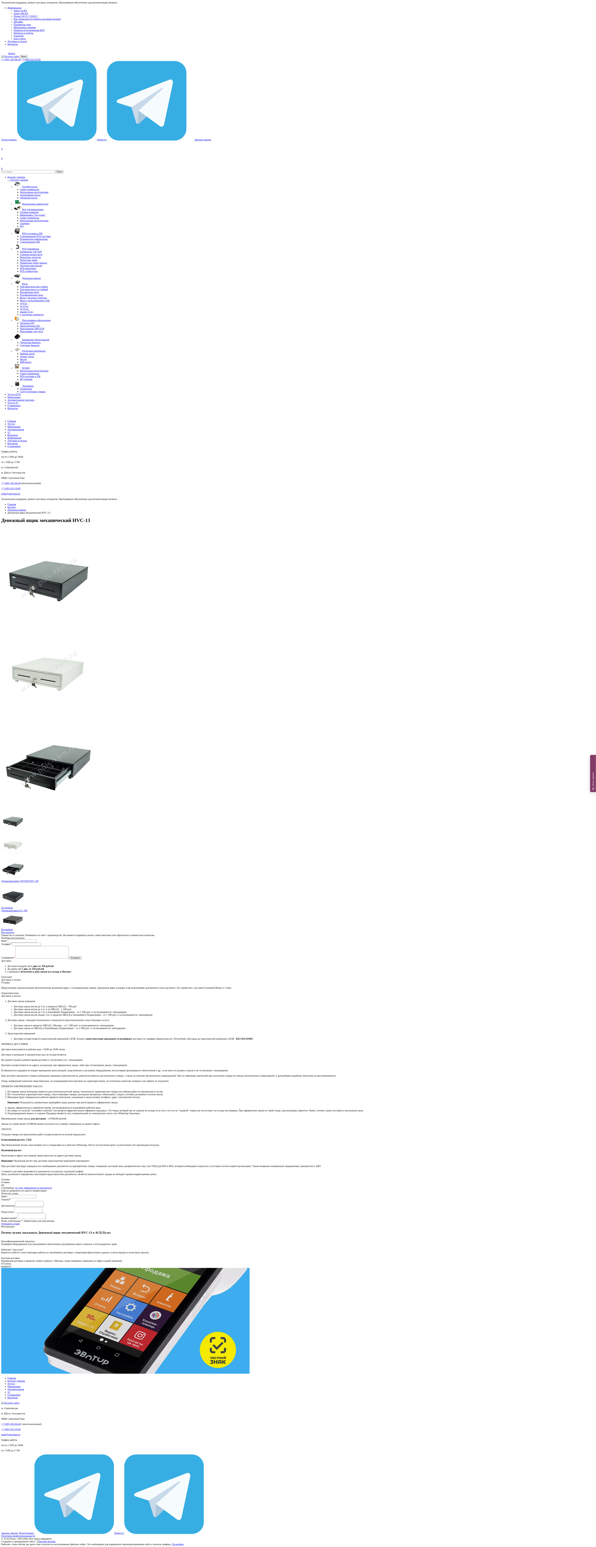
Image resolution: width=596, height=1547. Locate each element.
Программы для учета (31, 331)
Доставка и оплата (17, 41)
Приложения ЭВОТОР (32, 328)
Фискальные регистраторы (34, 192)
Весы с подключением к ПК (35, 300)
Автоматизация (15, 429)
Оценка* (6, 1199)
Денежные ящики (31, 278)
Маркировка (14, 397)
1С (8, 432)
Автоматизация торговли (20, 400)
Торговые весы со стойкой (34, 289)
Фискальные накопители (35, 204)
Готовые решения (29, 212)
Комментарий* (9, 1218)
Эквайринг (28, 386)
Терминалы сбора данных (33, 263)
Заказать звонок (9, 1533)
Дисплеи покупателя (31, 265)
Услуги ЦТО (14, 394)
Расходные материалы (33, 351)
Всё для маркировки (33, 209)
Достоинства (8, 1205)
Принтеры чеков (28, 260)
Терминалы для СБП (31, 251)
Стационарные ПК (30, 242)
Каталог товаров (16, 177)
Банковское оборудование (35, 339)
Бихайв (51, 1541)
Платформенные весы (31, 295)
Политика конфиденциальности (18, 1536)
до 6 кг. (23, 303)
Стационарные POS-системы (35, 236)
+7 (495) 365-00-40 (11, 59)
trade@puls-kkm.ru (10, 493)
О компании (13, 405)
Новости (102, 139)
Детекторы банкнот (30, 342)
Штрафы (18, 22)
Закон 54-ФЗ (20, 10)
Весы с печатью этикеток (33, 297)
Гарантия (18, 35)
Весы (25, 284)
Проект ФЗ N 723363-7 (26, 16)
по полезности (44, 1188)
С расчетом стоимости (32, 314)
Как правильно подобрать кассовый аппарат (37, 19)
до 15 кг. (24, 306)
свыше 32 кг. (26, 311)
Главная (11, 421)
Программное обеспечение (36, 320)
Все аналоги (7, 932)
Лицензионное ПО (30, 326)
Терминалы (26, 388)
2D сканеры (26, 379)
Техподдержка (9, 139)
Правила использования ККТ (29, 30)
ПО (22, 226)
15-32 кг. (24, 309)
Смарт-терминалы (29, 189)
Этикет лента (27, 356)
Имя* (4, 1196)
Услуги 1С (12, 402)
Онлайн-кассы (29, 186)
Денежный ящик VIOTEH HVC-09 (19, 881)
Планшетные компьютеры (34, 239)
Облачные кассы (28, 197)
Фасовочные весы (29, 292)
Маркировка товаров (25, 27)
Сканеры (24, 223)
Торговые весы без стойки (34, 286)
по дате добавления (25, 1188)
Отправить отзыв (10, 1223)
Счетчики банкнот (30, 345)
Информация (14, 8)
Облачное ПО (27, 323)
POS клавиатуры (29, 271)
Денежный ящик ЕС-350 (14, 910)
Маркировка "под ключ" (33, 215)
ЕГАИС (26, 368)
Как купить (20, 38)
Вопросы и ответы (23, 33)
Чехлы (23, 359)
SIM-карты (25, 362)
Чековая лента (27, 353)
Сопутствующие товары (32, 391)
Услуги (11, 424)
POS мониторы (28, 268)
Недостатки (7, 1212)
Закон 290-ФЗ (21, 13)
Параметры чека (22, 24)
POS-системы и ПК (32, 233)
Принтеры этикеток (30, 257)
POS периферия (30, 249)
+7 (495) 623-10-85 (31, 59)
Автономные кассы (30, 195)
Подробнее (7, 908)
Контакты (12, 44)
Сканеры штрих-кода (31, 254)
